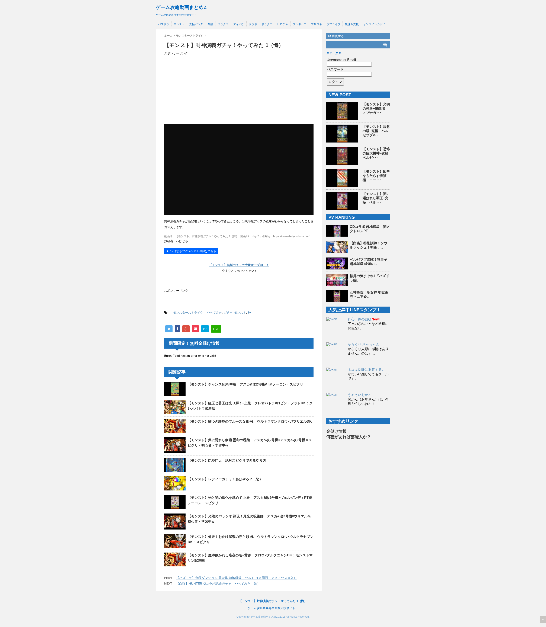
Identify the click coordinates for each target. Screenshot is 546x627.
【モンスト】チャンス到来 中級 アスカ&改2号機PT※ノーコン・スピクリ (245, 384)
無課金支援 (352, 24)
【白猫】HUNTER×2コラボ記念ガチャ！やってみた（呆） (218, 583)
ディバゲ (238, 24)
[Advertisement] (239, 90)
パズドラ (163, 24)
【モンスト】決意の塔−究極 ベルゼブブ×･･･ (376, 131)
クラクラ (223, 24)
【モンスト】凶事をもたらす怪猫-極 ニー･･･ (376, 176)
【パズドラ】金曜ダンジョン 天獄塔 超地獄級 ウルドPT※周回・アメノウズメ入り (236, 578)
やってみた (214, 312)
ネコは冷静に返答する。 (366, 369)
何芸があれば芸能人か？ (348, 437)
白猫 (210, 24)
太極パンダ (196, 24)
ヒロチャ (282, 24)
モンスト (179, 24)
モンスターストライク (188, 312)
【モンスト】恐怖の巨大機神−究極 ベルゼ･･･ (377, 153)
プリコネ (316, 24)
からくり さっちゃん (363, 344)
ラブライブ (333, 24)
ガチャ (228, 312)
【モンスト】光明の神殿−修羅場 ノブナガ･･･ (376, 108)
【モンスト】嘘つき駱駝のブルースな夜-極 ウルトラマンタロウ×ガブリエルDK (250, 421)
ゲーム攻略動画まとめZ (181, 7)
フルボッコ (299, 24)
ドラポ (253, 24)
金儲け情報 (336, 431)
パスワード (335, 69)
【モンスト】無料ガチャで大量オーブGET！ (239, 265)
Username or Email (341, 60)
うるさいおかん (360, 395)
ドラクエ (267, 24)
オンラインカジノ (374, 24)
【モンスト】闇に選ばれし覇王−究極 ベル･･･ (376, 198)
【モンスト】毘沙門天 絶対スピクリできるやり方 (227, 460)
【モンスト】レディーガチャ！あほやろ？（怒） (225, 479)
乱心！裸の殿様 (360, 319)
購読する (337, 36)
